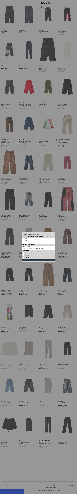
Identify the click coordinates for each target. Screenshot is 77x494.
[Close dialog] (54, 234)
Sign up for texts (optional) (28, 244)
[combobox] (24, 247)
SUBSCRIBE (38, 260)
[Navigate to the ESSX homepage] (45, 3)
